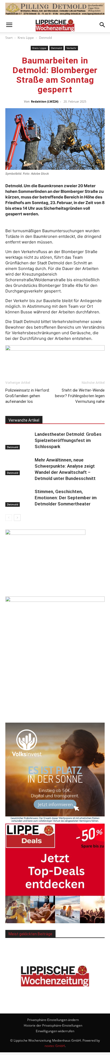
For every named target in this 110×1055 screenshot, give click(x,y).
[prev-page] (8, 517)
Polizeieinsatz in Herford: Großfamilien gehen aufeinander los (27, 396)
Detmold (45, 37)
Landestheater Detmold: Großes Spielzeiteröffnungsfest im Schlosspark (68, 440)
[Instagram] (62, 999)
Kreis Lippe (26, 37)
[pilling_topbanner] (55, 9)
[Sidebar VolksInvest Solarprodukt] (55, 820)
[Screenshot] (55, 600)
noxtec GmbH (55, 1045)
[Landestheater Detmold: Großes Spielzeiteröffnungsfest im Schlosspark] (18, 440)
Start (9, 37)
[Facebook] (47, 1000)
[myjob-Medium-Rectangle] (45, 533)
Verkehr (71, 48)
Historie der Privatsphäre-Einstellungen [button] (53, 1025)
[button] (9, 25)
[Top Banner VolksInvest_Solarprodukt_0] (55, 351)
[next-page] (17, 517)
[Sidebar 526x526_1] (55, 921)
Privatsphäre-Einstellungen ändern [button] (53, 1020)
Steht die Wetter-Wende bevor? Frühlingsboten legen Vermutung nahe (80, 396)
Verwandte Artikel (24, 420)
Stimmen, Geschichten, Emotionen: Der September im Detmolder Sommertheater (66, 497)
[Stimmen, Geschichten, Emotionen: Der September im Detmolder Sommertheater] (18, 498)
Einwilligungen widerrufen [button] (55, 1031)
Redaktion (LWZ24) (44, 101)
